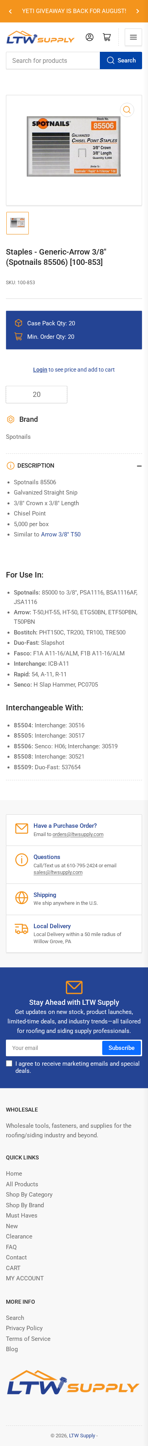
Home (14, 1173)
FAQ (11, 1247)
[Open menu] (133, 37)
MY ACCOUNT (25, 1278)
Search (127, 60)
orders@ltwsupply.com (77, 834)
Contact (16, 1257)
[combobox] (74, 60)
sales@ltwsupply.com (58, 872)
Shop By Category (29, 1194)
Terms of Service (28, 1338)
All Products (22, 1184)
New (12, 1226)
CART (13, 1268)
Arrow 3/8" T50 (61, 534)
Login (40, 369)
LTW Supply (82, 1435)
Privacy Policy (24, 1328)
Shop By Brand (25, 1205)
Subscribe (122, 1047)
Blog (12, 1349)
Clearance (19, 1236)
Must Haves (21, 1215)
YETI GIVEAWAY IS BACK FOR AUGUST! (74, 11)
